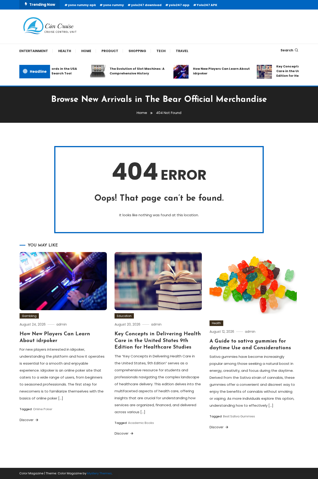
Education (124, 316)
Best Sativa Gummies (239, 416)
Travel (182, 51)
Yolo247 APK (207, 5)
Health (64, 51)
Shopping (137, 51)
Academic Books (141, 423)
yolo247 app (179, 5)
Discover (27, 420)
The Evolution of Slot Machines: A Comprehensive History (132, 71)
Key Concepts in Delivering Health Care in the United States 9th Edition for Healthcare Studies (158, 340)
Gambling (29, 316)
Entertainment (33, 51)
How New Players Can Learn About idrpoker (217, 71)
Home (86, 51)
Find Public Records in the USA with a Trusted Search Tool (47, 71)
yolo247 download (146, 5)
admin (61, 324)
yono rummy (113, 5)
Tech (161, 51)
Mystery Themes (99, 473)
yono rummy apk (82, 5)
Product (109, 51)
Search (287, 50)
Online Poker (42, 409)
